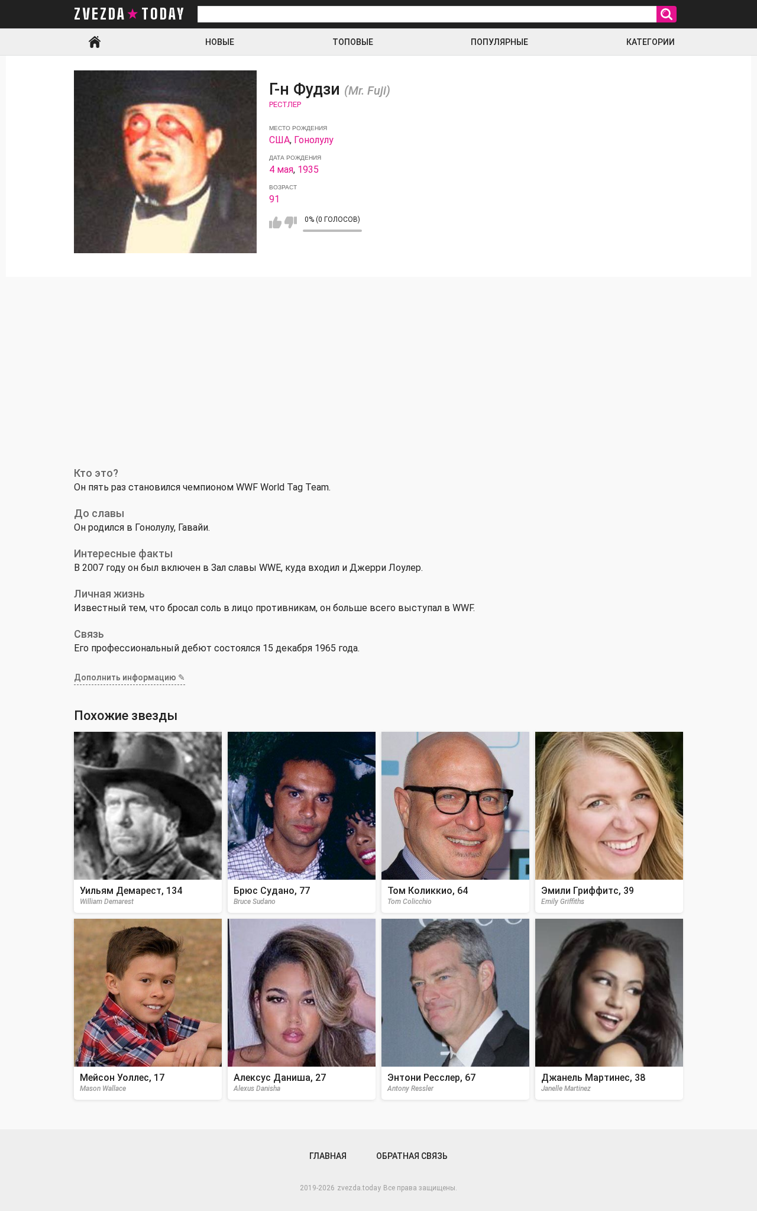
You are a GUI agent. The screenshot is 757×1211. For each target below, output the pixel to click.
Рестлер (285, 104)
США (279, 140)
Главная (94, 42)
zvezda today (129, 14)
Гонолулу (314, 140)
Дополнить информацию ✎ (129, 677)
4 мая (281, 169)
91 (274, 199)
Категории (650, 42)
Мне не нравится (290, 222)
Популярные (499, 42)
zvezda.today (359, 1188)
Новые (219, 42)
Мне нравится (275, 222)
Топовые (352, 42)
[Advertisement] (378, 365)
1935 (308, 169)
